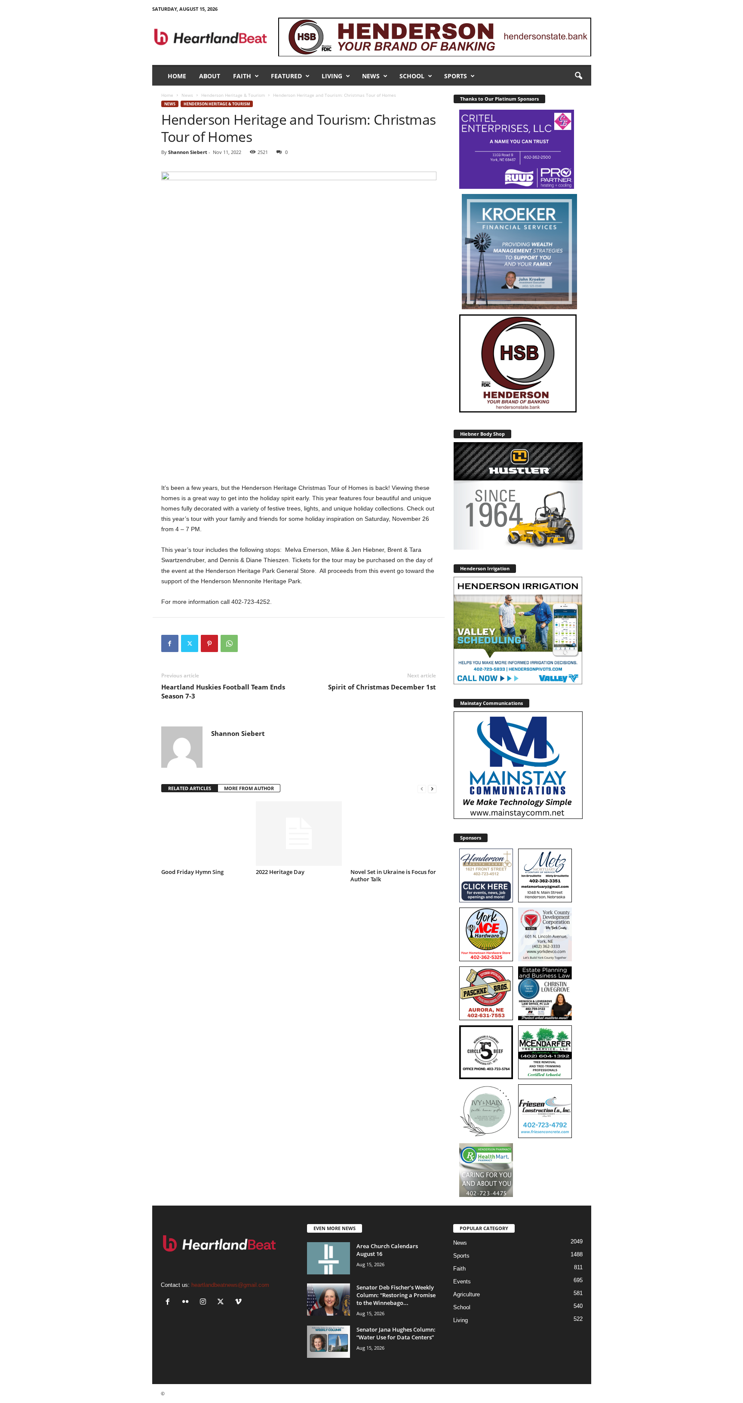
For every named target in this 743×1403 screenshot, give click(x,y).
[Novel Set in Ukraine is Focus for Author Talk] (393, 833)
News (371, 76)
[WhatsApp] (229, 643)
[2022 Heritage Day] (299, 833)
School (411, 76)
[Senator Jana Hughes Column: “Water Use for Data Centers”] (328, 1342)
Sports (455, 76)
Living (332, 76)
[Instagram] (205, 1302)
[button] (578, 76)
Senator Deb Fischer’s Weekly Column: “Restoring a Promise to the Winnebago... (396, 1295)
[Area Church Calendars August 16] (328, 1258)
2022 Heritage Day (280, 872)
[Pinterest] (209, 643)
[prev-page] (422, 788)
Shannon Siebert (187, 152)
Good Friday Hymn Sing (192, 872)
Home (177, 76)
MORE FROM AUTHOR (249, 788)
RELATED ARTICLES (189, 788)
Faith (242, 76)
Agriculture (466, 1294)
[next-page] (432, 788)
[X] (189, 643)
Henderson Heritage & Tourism (233, 95)
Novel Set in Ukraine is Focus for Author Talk (393, 875)
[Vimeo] (239, 1302)
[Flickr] (187, 1302)
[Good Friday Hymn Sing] (204, 833)
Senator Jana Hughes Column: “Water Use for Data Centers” (396, 1333)
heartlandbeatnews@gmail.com (230, 1285)
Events (462, 1281)
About (209, 76)
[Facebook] (169, 643)
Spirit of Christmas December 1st (382, 687)
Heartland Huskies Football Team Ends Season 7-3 (223, 691)
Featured (286, 76)
